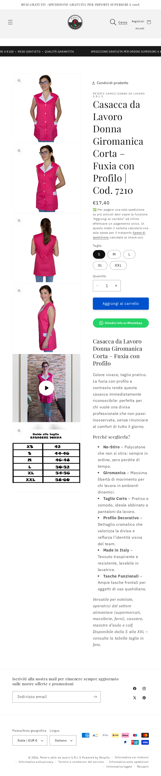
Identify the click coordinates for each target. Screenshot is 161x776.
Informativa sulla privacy (36, 762)
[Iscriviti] (95, 697)
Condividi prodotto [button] (113, 83)
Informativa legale (119, 766)
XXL (118, 265)
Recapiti (143, 766)
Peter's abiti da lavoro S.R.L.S (60, 757)
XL (100, 265)
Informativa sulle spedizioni (129, 762)
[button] (10, 22)
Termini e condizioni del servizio (81, 762)
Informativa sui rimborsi (132, 757)
